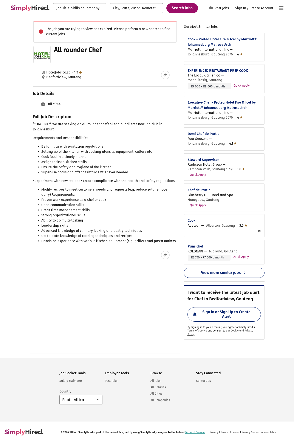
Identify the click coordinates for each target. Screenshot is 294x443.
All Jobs (155, 381)
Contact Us (203, 381)
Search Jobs (182, 8)
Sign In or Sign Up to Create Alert (226, 314)
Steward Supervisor (203, 160)
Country (65, 391)
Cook (191, 220)
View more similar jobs (221, 272)
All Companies (160, 400)
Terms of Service (197, 330)
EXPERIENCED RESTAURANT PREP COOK (218, 71)
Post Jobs (222, 8)
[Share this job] (165, 75)
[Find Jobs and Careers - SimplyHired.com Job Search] (30, 8)
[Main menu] (281, 8)
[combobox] (79, 8)
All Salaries (158, 387)
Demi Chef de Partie (204, 134)
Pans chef (195, 246)
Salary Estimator (70, 381)
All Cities (156, 394)
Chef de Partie (199, 190)
